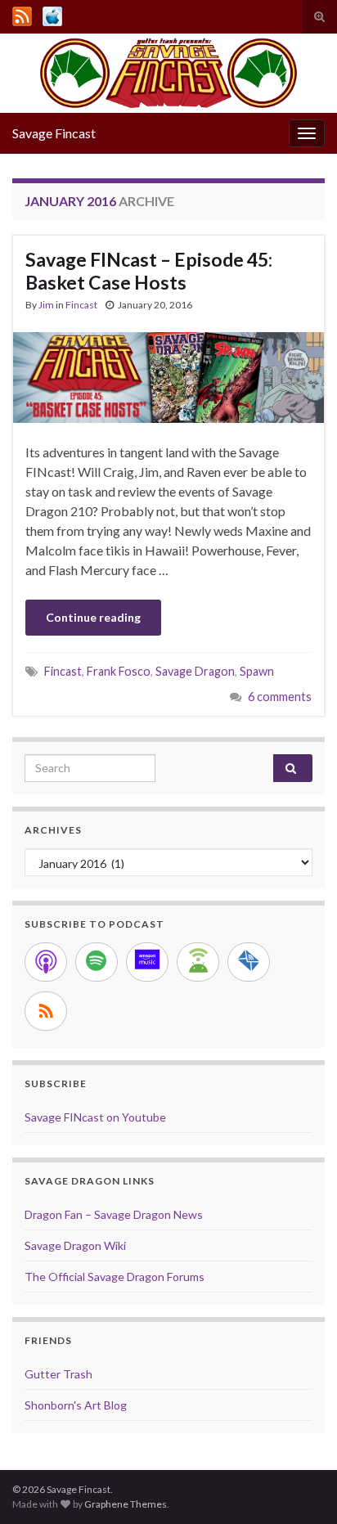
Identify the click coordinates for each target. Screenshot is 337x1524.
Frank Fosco (119, 671)
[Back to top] (300, 1487)
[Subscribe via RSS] (46, 1011)
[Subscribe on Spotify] (96, 962)
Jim (46, 305)
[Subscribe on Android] (198, 962)
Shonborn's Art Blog (76, 1405)
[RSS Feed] (22, 13)
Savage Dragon (195, 671)
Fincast (81, 305)
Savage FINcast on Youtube (95, 1117)
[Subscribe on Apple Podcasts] (46, 962)
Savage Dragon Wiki (75, 1245)
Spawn (257, 671)
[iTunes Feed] (52, 13)
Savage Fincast (54, 133)
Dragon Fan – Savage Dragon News (114, 1214)
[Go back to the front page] (168, 73)
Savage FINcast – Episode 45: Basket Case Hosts (148, 271)
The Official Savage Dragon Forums (114, 1276)
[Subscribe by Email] (248, 962)
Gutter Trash (58, 1374)
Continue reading (93, 617)
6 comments (280, 697)
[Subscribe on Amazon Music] (147, 962)
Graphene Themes (125, 1504)
